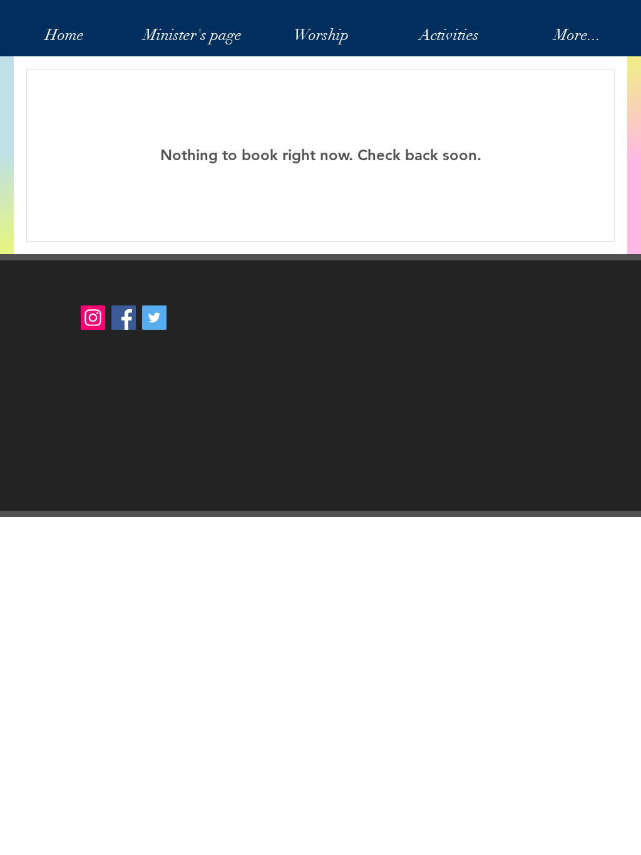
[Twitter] (154, 317)
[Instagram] (93, 317)
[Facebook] (123, 317)
